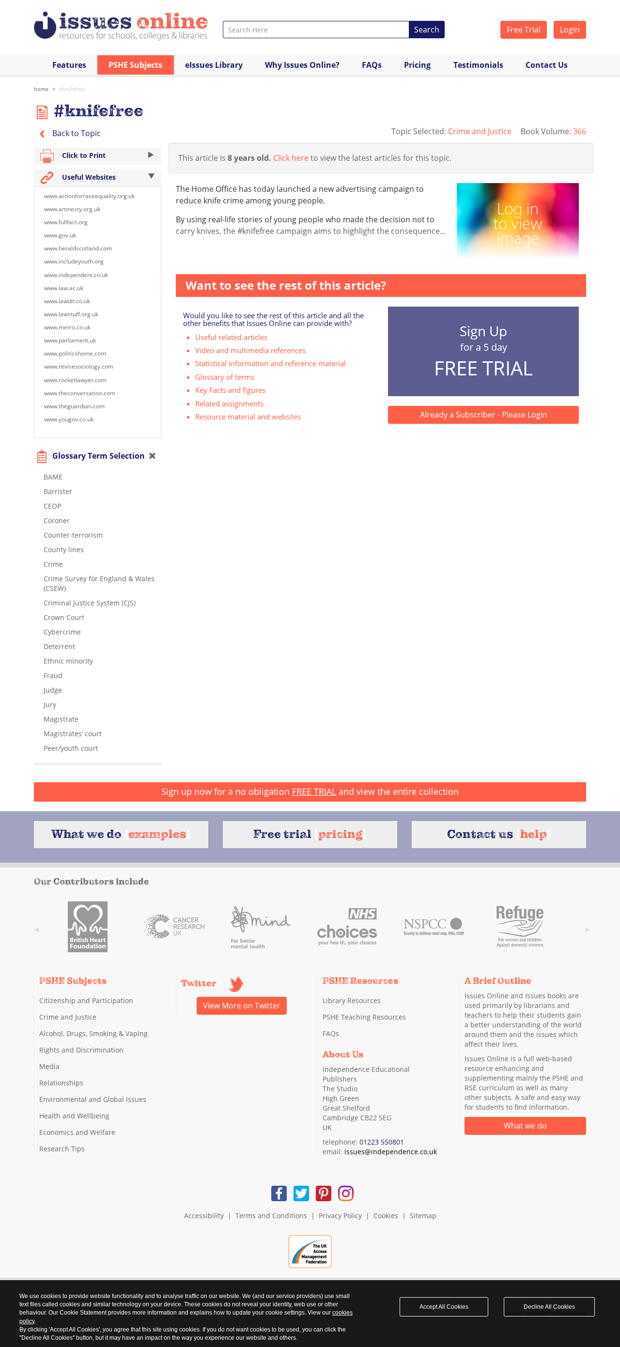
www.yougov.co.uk (68, 419)
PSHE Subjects (135, 65)
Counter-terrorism (73, 535)
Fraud (53, 675)
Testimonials (478, 65)
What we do (525, 1125)
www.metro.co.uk (67, 327)
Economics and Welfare (77, 1132)
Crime (53, 564)
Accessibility (204, 1215)
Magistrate (61, 719)
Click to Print (83, 155)
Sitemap (423, 1215)
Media (49, 1066)
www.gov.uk (60, 235)
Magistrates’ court (73, 733)
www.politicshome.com (75, 353)
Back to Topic (75, 133)
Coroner (57, 520)
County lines (64, 549)
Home (41, 89)
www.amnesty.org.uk (72, 209)
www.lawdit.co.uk (67, 301)
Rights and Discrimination (81, 1049)
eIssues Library (214, 65)
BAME (53, 476)
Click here (291, 158)
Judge (53, 690)
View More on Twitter (241, 1005)
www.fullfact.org (66, 222)
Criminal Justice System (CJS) (90, 602)
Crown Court (64, 617)
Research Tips (62, 1148)
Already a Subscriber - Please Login (483, 414)
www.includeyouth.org (74, 261)
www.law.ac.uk (63, 288)
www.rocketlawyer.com (75, 380)
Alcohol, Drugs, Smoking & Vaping (93, 1033)
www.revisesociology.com (78, 366)
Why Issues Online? (302, 65)
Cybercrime (62, 631)
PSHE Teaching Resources (364, 1017)
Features (69, 65)
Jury (50, 704)
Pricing (417, 65)
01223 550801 (381, 1141)
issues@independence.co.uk (390, 1151)
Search (426, 29)
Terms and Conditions (271, 1215)
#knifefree (72, 89)
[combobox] (316, 29)
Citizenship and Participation (86, 1000)
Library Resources (352, 1000)
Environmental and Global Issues (92, 1099)
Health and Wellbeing (74, 1115)
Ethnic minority (68, 661)
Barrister (58, 491)
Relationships (61, 1082)
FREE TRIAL (314, 791)
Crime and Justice (480, 131)
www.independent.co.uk (76, 275)
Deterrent (59, 646)
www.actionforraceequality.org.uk (89, 196)
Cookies (385, 1215)
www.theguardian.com (74, 406)
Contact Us (547, 65)
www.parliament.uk (70, 340)
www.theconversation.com (79, 393)
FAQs (372, 65)
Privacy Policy (340, 1215)
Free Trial (524, 29)
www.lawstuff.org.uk (71, 314)
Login (570, 29)
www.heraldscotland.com (78, 248)
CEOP (52, 506)
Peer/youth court (71, 748)
